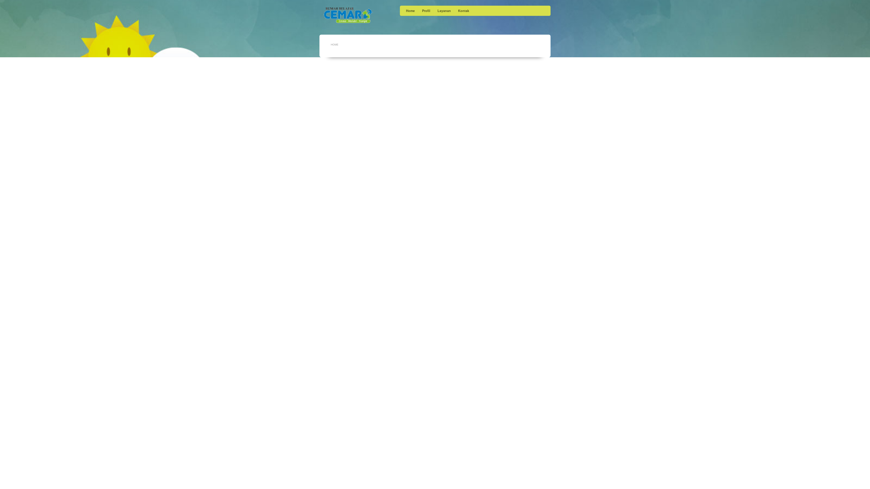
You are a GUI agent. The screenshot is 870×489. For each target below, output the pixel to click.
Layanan (444, 10)
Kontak (463, 10)
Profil (426, 10)
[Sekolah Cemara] (348, 15)
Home (410, 10)
